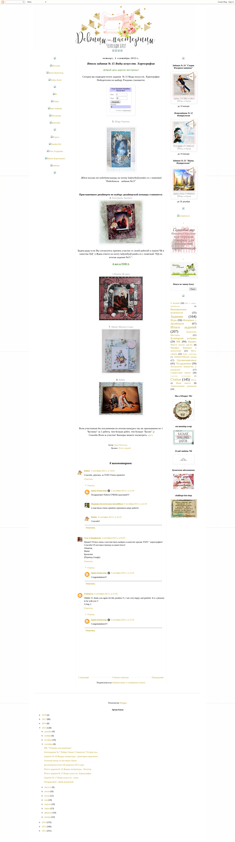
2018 (44, 715)
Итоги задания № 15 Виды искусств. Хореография (67, 773)
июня (47, 796)
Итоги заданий (125, 448)
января (47, 817)
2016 (44, 723)
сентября (48, 744)
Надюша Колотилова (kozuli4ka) (107, 504)
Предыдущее (158, 677)
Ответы (91, 485)
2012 (44, 831)
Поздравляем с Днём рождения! (59, 782)
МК (178, 341)
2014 (44, 822)
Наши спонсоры (189, 354)
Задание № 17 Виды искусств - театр (61, 777)
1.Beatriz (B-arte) (121, 274)
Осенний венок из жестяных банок (60, 760)
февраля (48, 812)
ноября (47, 736)
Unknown (88, 594)
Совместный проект (181, 373)
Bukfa (122, 379)
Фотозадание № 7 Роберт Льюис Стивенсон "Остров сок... (71, 752)
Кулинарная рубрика (183, 338)
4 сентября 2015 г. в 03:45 (113, 538)
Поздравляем (183, 363)
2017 (44, 719)
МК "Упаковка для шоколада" (58, 748)
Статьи (176, 379)
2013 (44, 826)
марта (47, 808)
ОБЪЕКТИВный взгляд (185, 357)
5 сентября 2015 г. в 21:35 (122, 573)
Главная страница (120, 677)
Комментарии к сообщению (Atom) (128, 682)
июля (47, 791)
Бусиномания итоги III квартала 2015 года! (64, 765)
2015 (44, 728)
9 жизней (175, 303)
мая (46, 800)
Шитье (193, 380)
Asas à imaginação (92, 538)
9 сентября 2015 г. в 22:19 (135, 504)
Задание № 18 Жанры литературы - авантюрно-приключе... (71, 756)
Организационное (186, 360)
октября (48, 740)
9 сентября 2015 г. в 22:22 (110, 517)
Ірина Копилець (99, 491)
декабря (48, 731)
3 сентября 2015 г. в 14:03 (103, 471)
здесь (150, 435)
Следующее (83, 677)
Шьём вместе (183, 383)
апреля (47, 804)
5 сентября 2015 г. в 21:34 (122, 491)
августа (48, 787)
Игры (174, 320)
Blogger (123, 703)
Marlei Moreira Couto (122, 327)
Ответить (88, 479)
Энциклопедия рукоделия (183, 386)
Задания (177, 316)
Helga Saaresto (122, 121)
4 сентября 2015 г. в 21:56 (106, 594)
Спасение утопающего (181, 376)
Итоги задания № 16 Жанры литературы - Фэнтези (67, 769)
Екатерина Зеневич (122, 198)
